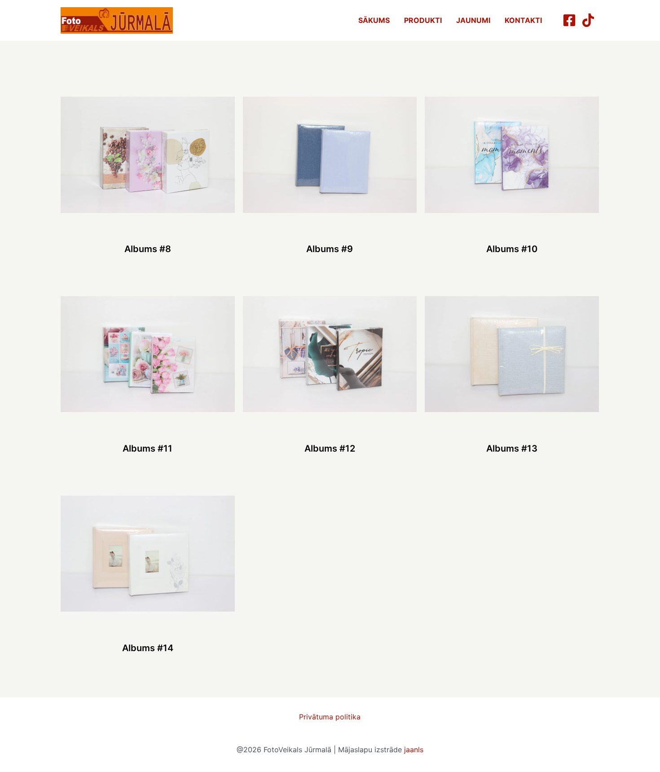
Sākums (374, 20)
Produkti (423, 20)
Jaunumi (473, 20)
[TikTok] (588, 20)
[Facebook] (569, 20)
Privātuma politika (330, 716)
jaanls (413, 749)
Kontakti (523, 20)
